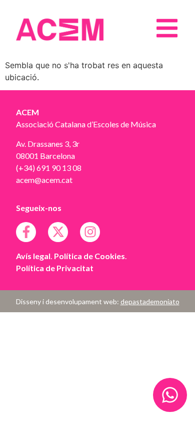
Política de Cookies (89, 256)
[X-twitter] (58, 232)
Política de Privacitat (55, 268)
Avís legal (33, 256)
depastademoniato (150, 301)
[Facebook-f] (26, 232)
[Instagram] (90, 232)
